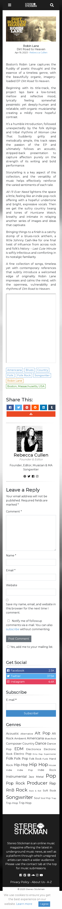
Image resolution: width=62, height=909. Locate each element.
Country (28, 743)
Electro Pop (23, 753)
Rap (52, 783)
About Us (38, 882)
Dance (40, 743)
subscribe (12, 629)
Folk (9, 758)
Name (11, 555)
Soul (37, 798)
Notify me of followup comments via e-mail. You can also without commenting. (29, 625)
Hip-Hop (21, 765)
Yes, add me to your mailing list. (31, 647)
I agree (44, 904)
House (52, 765)
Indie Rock (47, 770)
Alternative (26, 733)
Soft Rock (49, 790)
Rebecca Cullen (38, 52)
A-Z (49, 882)
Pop (51, 776)
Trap (53, 798)
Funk (45, 758)
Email (11, 570)
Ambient (20, 738)
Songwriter (19, 797)
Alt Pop (42, 733)
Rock (21, 790)
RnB (10, 790)
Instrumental (16, 776)
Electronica (33, 749)
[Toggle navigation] (10, 5)
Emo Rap (38, 754)
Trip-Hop (12, 803)
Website (11, 585)
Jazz (31, 776)
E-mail (11, 699)
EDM (18, 748)
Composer (14, 743)
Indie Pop (25, 770)
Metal (40, 776)
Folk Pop (21, 758)
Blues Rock (50, 738)
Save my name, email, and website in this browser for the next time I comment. (31, 608)
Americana (35, 738)
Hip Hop (38, 764)
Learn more (24, 904)
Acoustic (12, 733)
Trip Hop (25, 803)
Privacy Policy (19, 882)
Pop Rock (15, 783)
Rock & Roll (35, 791)
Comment (14, 511)
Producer (37, 783)
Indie (9, 770)
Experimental (50, 754)
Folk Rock (35, 758)
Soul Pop (46, 798)
